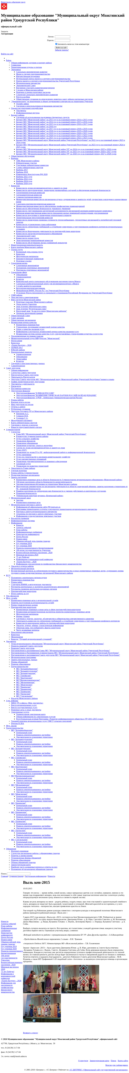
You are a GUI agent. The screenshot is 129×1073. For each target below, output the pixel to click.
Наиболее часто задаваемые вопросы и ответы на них (34, 867)
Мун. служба (11, 598)
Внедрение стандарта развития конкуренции (35, 88)
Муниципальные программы (23, 657)
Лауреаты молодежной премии (29, 313)
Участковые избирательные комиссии (32, 165)
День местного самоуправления (24, 297)
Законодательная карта (21, 865)
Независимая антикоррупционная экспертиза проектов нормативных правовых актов (53, 612)
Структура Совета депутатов (23, 373)
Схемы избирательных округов (29, 167)
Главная (4, 876)
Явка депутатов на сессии (22, 404)
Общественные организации (23, 320)
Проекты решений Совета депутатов (27, 646)
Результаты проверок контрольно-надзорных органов (34, 589)
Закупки (19, 500)
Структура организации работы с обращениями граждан (35, 853)
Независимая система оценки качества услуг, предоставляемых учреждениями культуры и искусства (59, 334)
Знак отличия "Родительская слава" (31, 309)
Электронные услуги (20, 712)
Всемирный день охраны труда (29, 252)
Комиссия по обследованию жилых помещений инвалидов (41, 243)
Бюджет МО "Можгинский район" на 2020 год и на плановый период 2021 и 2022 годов (54, 136)
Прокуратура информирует (28, 534)
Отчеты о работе (18, 407)
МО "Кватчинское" (24, 678)
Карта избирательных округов (24, 423)
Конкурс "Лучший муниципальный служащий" (31, 639)
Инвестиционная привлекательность (27, 245)
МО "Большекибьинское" (27, 669)
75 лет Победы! (22, 557)
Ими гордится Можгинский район (26, 300)
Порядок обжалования (20, 664)
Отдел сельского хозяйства (27, 439)
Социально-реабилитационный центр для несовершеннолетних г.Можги (47, 284)
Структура (15, 432)
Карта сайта (123, 1061)
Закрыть (4, 31)
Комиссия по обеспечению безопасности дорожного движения (43, 208)
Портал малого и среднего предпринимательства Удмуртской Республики (48, 81)
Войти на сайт (7, 54)
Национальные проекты (21, 352)
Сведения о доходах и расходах (24, 425)
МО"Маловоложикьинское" (28, 680)
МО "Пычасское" (23, 694)
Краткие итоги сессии (20, 402)
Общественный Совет (20, 316)
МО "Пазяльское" (23, 691)
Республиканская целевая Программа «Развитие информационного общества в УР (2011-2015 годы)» (60, 719)
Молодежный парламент (21, 420)
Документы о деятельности (23, 384)
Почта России (22, 537)
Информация (16, 523)
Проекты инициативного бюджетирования (34, 548)
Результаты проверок (20, 518)
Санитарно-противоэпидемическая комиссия (35, 204)
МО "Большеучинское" (26, 673)
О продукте (83, 1061)
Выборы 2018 (22, 172)
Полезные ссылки (23, 261)
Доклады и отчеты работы (22, 566)
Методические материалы (27, 256)
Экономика (16, 69)
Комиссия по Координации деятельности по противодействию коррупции (48, 231)
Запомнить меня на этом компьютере (73, 44)
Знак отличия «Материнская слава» (31, 306)
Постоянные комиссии (21, 388)
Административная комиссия (28, 197)
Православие (21, 539)
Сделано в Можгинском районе (29, 90)
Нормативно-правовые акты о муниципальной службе (34, 600)
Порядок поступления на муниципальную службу (32, 603)
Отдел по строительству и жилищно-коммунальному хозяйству (43, 457)
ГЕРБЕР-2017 (17, 347)
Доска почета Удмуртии (26, 304)
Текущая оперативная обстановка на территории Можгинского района (46, 484)
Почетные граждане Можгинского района (34, 302)
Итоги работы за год (20, 594)
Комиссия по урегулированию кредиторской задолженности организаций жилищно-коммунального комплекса (64, 211)
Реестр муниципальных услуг (24, 705)
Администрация (13, 429)
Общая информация (19, 370)
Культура (20, 279)
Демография (21, 359)
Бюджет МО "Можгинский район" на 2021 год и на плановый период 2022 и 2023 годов (54, 138)
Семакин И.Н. (22, 416)
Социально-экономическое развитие (31, 72)
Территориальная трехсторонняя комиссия (34, 218)
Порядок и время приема (22, 856)
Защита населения (19, 477)
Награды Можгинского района (24, 698)
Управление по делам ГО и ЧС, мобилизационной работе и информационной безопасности (55, 452)
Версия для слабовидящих (116, 1065)
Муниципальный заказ (21, 498)
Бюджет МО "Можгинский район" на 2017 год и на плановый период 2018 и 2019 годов (54, 129)
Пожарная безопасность (26, 493)
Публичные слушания (20, 409)
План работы (21, 530)
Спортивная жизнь (19, 263)
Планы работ (16, 582)
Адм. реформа (12, 701)
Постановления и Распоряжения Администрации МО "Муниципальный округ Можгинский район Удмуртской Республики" (65, 653)
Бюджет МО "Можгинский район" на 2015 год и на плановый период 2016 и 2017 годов (54, 124)
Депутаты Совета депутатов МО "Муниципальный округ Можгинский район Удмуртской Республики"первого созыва (62, 379)
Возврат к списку (30, 1033)
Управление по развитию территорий (32, 466)
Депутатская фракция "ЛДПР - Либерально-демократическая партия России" (49, 398)
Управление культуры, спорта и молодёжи (34, 445)
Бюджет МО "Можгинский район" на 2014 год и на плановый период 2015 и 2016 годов (54, 122)
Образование (21, 275)
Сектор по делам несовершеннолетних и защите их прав (40, 448)
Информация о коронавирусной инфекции (34, 559)
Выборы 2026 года (24, 183)
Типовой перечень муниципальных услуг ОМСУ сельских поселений (41, 721)
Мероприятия (17, 637)
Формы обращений (19, 662)
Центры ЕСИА (17, 723)
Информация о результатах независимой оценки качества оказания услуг (47, 331)
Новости (20, 525)
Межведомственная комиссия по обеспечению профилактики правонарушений (50, 206)
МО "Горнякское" (23, 676)
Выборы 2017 (22, 170)
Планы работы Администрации (24, 473)
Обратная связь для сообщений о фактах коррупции (38, 628)
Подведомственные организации (25, 475)
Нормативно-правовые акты (28, 502)
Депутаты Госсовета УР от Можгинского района (32, 411)
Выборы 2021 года (24, 177)
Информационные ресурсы (28, 113)
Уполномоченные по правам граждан (27, 336)
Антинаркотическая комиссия (29, 195)
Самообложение (18, 366)
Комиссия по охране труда (27, 238)
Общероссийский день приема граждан (33, 541)
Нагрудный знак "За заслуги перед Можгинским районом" (41, 311)
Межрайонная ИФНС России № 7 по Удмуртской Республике (42, 290)
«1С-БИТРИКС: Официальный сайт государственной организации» (98, 1070)
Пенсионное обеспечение (22, 632)
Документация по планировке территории (34, 737)
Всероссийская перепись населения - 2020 (34, 552)
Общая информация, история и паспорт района (31, 63)
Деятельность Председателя (23, 377)
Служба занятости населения (28, 286)
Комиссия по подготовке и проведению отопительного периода (43, 215)
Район (8, 60)
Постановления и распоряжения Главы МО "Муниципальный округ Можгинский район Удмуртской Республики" (60, 650)
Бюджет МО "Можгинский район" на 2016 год (36, 126)
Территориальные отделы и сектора (26, 67)
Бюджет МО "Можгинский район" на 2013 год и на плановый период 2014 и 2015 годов (54, 120)
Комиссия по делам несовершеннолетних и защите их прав (41, 188)
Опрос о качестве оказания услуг (30, 329)
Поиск (113, 1061)
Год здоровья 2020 (24, 546)
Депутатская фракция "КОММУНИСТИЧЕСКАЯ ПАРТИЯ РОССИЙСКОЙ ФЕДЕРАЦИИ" (56, 395)
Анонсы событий (23, 527)
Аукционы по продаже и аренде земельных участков (38, 514)
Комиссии (15, 186)
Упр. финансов (12, 596)
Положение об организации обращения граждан (32, 869)
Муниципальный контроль (22, 568)
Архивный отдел (23, 464)
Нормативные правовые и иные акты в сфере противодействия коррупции (48, 609)
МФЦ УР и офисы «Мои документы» (27, 703)
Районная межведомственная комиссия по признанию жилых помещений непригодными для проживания (62, 213)
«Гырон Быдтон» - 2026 (21, 345)
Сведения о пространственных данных (28, 363)
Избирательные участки (26, 163)
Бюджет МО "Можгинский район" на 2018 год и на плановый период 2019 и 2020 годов (54, 131)
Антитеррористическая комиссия (30, 193)
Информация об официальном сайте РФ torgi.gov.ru (38, 507)
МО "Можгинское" (24, 685)
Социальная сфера (19, 272)
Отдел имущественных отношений (31, 459)
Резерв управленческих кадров (24, 605)
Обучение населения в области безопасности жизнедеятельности (44, 482)
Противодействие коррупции (23, 591)
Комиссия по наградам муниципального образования (39, 234)
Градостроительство (19, 666)
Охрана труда (17, 249)
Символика (16, 65)
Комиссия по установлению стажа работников (36, 224)
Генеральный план (24, 732)
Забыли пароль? (62, 50)
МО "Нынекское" (23, 687)
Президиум (16, 386)
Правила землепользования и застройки (33, 735)
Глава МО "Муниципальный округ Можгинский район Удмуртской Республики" (51, 434)
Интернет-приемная (19, 851)
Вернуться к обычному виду (13, 2)
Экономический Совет (26, 85)
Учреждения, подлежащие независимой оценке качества (40, 327)
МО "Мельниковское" (25, 682)
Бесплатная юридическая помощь (30, 288)
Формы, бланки (23, 616)
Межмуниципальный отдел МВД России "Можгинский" (35, 338)
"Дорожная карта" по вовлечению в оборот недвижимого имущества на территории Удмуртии (52, 101)
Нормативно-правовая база (27, 325)
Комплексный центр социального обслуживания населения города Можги (48, 281)
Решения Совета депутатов (22, 648)
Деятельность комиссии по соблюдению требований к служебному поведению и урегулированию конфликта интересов (68, 621)
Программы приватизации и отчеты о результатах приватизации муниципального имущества (56, 509)
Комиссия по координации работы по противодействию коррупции (45, 623)
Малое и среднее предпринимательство (33, 74)
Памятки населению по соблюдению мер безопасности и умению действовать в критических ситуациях (61, 491)
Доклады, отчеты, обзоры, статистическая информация (39, 625)
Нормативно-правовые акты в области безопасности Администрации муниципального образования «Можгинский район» (69, 480)
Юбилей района (18, 350)
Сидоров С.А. (22, 418)
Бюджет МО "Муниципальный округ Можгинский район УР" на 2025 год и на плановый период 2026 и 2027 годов (66, 152)
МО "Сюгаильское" (24, 696)
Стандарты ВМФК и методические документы (31, 584)
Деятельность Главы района (23, 468)
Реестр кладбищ (23, 97)
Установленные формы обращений (26, 858)
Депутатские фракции (20, 391)
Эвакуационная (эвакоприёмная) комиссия (34, 240)
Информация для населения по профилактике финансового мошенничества (49, 564)
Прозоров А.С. (22, 414)
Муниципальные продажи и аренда (26, 505)
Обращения (11, 849)
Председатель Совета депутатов (25, 375)
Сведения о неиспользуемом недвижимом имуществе (39, 106)
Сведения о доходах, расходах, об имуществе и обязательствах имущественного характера (55, 619)
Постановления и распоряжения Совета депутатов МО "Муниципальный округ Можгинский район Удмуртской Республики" (65, 655)
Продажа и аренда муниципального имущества (36, 511)
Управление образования (27, 443)
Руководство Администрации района (32, 436)
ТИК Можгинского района (27, 161)
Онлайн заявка (22, 104)
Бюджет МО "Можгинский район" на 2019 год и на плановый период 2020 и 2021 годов (54, 133)
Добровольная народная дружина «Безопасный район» (39, 496)
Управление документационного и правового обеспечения (41, 461)
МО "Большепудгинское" (27, 671)
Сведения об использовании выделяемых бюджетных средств (42, 117)
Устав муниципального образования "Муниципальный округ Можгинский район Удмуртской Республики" (57, 644)
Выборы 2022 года (24, 179)
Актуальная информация (35, 876)
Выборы (14, 158)
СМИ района (16, 295)
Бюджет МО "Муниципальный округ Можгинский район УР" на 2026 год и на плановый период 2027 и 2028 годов (66, 154)
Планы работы (17, 400)
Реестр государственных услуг (24, 707)
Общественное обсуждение (23, 156)
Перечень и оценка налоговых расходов (33, 92)
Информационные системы (23, 521)
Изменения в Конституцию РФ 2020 (31, 174)
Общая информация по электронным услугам (35, 717)
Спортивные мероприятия (27, 265)
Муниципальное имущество (28, 83)
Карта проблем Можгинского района (27, 247)
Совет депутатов (13, 368)
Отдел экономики (23, 455)
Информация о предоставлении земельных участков (38, 516)
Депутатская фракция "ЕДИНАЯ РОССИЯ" (35, 393)
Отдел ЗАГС (21, 450)
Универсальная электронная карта (30, 714)
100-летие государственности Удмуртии (33, 550)
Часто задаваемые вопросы (27, 630)
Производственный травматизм (29, 259)
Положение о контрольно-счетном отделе (29, 578)
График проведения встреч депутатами (28, 382)
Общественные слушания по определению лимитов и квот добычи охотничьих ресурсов (54, 99)
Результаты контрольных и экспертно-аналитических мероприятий (40, 587)
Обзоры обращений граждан (23, 862)
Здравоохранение (23, 277)
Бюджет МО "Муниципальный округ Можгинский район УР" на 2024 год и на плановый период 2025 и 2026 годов (66, 149)
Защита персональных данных (24, 660)
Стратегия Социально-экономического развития (37, 95)
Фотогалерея (16, 341)
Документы (21, 110)
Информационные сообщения (29, 532)
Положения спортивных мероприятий (32, 268)
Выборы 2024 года (24, 181)
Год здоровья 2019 (24, 543)
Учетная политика (19, 470)
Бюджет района (17, 115)
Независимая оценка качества (24, 322)
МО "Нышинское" (24, 689)
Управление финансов (25, 441)
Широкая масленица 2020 (27, 555)
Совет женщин (17, 318)
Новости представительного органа (26, 427)
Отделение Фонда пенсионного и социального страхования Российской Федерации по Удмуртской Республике (64, 293)
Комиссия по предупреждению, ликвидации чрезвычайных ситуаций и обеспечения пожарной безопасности (63, 190)
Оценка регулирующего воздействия (27, 108)
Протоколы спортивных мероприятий (32, 270)
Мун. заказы (11, 726)
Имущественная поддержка (28, 76)
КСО (8, 575)
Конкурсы (20, 254)
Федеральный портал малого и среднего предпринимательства (43, 79)
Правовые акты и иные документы (26, 710)
